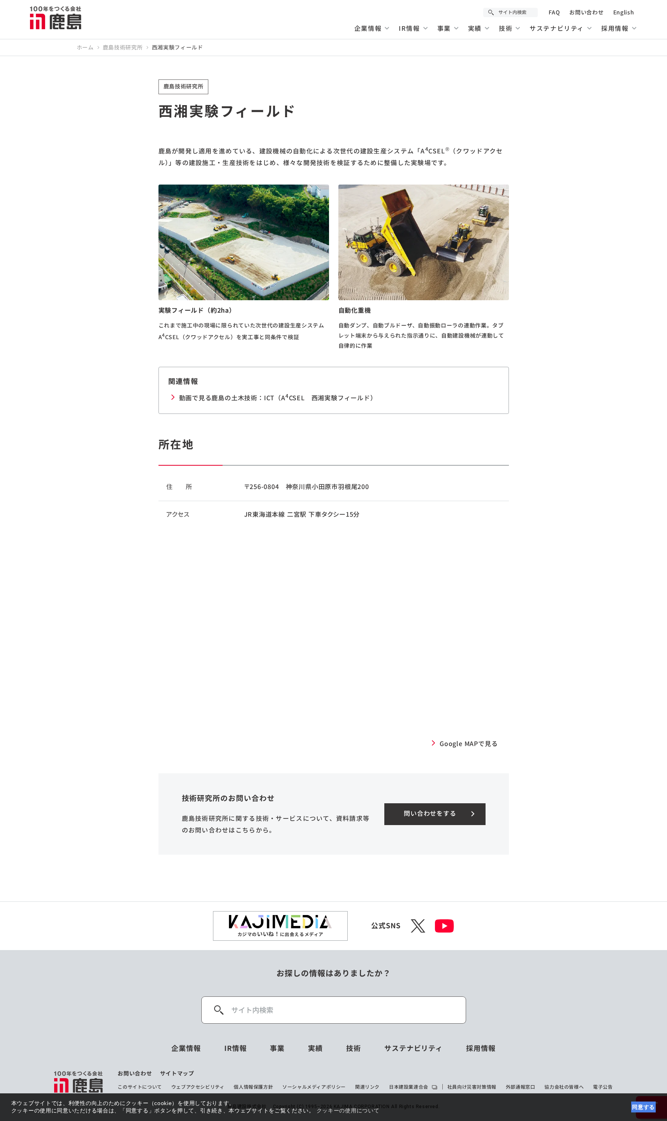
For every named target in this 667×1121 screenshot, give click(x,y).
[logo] (79, 1082)
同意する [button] (643, 1107)
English (623, 12)
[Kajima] (56, 17)
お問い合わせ (586, 12)
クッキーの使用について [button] (348, 1110)
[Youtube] (444, 926)
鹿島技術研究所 (123, 47)
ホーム (85, 47)
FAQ (554, 12)
